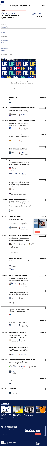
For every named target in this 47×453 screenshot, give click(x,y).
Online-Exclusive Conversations (15, 216)
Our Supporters (37, 444)
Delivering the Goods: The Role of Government (18, 347)
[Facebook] (3, 434)
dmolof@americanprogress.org (4, 48)
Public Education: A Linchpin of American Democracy (20, 290)
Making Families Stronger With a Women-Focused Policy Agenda (22, 120)
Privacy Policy (37, 442)
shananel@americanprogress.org (4, 27)
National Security (22, 1)
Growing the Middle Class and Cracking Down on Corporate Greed (22, 107)
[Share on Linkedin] (36, 16)
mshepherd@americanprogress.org (5, 58)
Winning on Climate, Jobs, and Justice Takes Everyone (20, 235)
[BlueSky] (10, 434)
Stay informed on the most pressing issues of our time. (33, 430)
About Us (30, 5)
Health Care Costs (28, 1)
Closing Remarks (12, 388)
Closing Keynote (12, 378)
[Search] (40, 6)
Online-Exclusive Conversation (15, 146)
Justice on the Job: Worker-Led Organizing (18, 199)
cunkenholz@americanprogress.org (5, 30)
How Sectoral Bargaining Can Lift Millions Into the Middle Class (22, 179)
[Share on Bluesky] (37, 16)
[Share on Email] (39, 16)
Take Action (25, 5)
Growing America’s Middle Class (15, 258)
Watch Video (43, 97)
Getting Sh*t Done (13, 307)
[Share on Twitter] (32, 16)
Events (17, 5)
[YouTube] (5, 434)
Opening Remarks (13, 97)
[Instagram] (6, 434)
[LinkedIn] (8, 434)
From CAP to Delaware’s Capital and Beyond (18, 275)
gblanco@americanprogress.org (4, 40)
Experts (13, 5)
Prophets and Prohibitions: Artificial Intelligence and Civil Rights (22, 359)
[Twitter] (2, 434)
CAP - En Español (38, 443)
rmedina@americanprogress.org (4, 37)
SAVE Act (18, 1)
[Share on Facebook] (34, 16)
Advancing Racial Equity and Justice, (36, 13)
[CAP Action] (3, 442)
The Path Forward (12, 1)
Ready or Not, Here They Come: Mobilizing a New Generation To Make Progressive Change (23, 160)
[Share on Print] (41, 16)
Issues (10, 5)
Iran (15, 1)
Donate (43, 5)
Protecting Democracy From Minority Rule (17, 332)
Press (21, 5)
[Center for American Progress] (2, 3)
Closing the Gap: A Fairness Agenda (16, 134)
